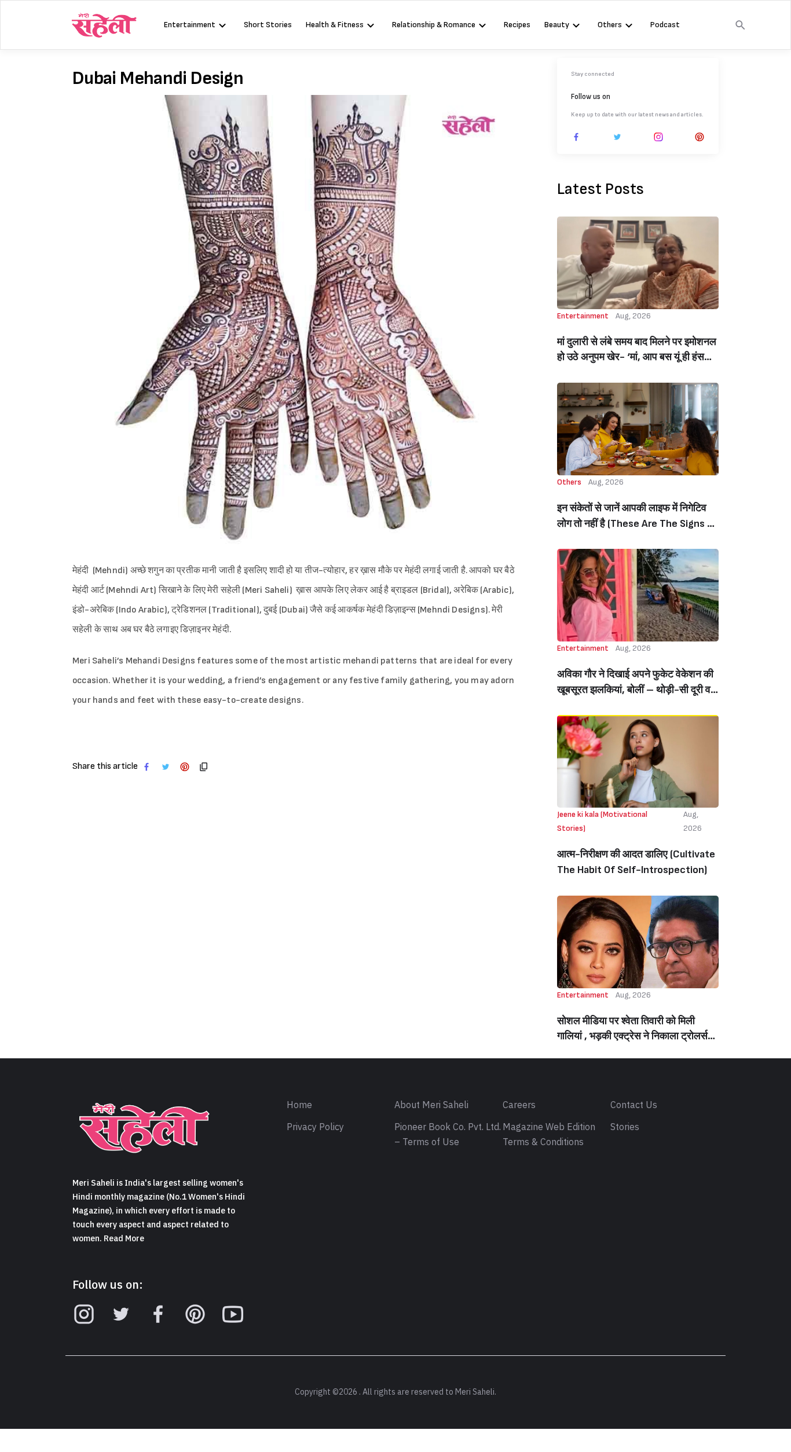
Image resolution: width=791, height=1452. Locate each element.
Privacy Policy (315, 1127)
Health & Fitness (335, 25)
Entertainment (189, 25)
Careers (519, 1105)
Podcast (665, 25)
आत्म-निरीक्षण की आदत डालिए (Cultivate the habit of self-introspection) (636, 862)
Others (610, 25)
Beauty (556, 25)
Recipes (517, 25)
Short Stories (268, 25)
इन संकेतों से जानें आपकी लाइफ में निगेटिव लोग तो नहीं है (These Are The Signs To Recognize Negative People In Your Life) (638, 516)
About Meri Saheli (431, 1105)
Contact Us (633, 1105)
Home (299, 1105)
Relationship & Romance (433, 25)
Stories (624, 1127)
